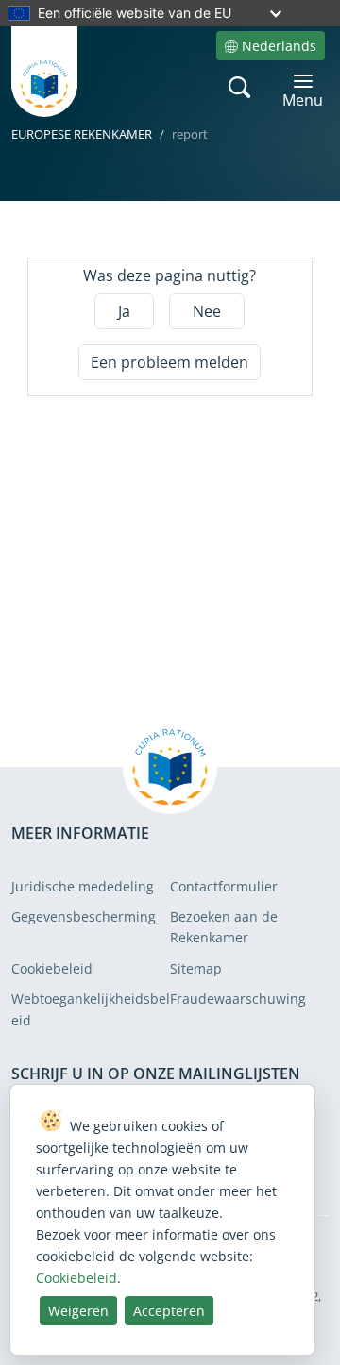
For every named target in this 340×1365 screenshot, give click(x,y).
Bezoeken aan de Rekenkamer (224, 926)
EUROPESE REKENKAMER (81, 133)
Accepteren (169, 1311)
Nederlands (279, 46)
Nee (207, 311)
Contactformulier (224, 886)
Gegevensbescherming (83, 916)
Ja (124, 311)
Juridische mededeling (82, 886)
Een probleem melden (169, 362)
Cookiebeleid (52, 968)
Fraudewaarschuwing (238, 998)
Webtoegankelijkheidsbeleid (90, 1009)
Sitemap (196, 968)
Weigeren (78, 1311)
